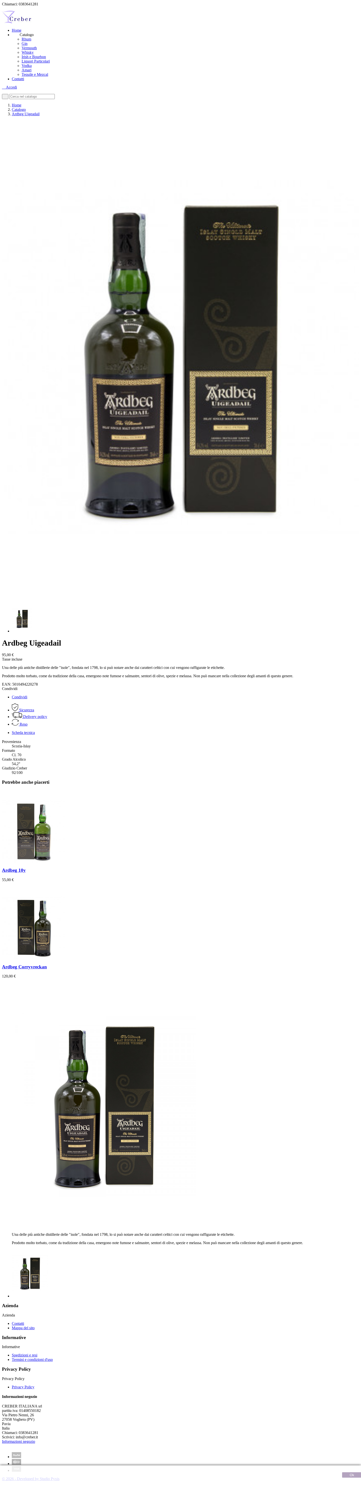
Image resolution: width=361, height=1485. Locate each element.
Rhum (26, 39)
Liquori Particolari (36, 61)
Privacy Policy (23, 1387)
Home (16, 30)
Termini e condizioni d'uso (32, 1359)
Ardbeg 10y (14, 870)
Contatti (18, 79)
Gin (25, 43)
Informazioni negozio (18, 1441)
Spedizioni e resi (24, 1355)
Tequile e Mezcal (35, 74)
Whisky (28, 52)
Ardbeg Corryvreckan (24, 966)
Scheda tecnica (23, 732)
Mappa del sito (23, 1328)
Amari (26, 70)
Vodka (27, 66)
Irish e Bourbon (34, 57)
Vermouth (29, 48)
